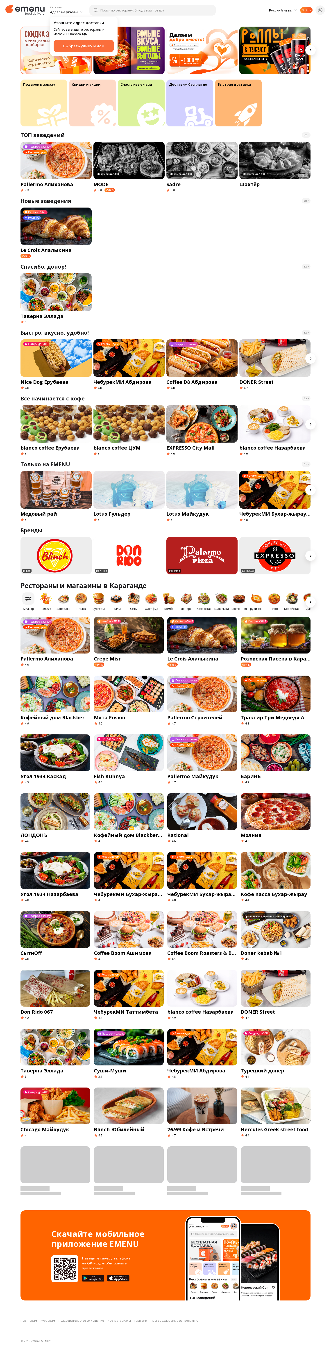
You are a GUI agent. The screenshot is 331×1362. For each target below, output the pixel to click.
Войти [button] (306, 10)
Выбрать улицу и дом (83, 45)
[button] (67, 10)
